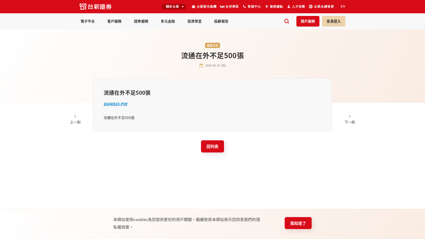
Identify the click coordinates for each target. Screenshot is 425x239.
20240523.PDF (116, 103)
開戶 (308, 21)
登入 (333, 21)
